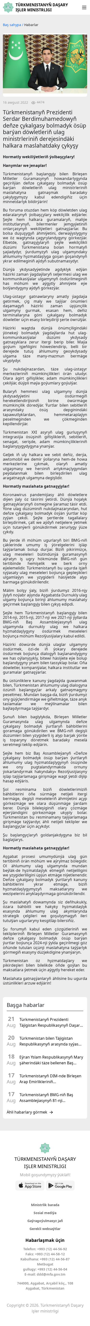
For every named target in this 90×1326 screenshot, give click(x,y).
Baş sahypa (12, 24)
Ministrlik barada (45, 1205)
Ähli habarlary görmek (27, 1112)
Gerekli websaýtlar (45, 1228)
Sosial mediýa (45, 1212)
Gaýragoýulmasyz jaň (45, 1220)
